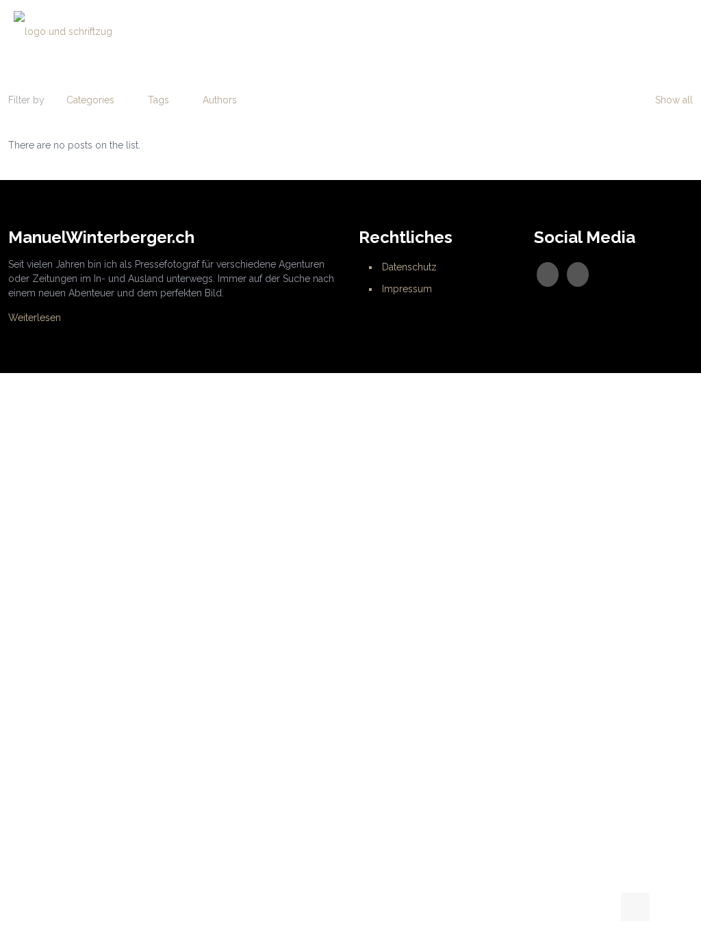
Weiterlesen (34, 317)
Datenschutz (409, 266)
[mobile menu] (679, 30)
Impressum (407, 288)
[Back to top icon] (635, 907)
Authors (220, 99)
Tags (158, 99)
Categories (90, 99)
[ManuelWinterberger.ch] (63, 31)
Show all (674, 99)
